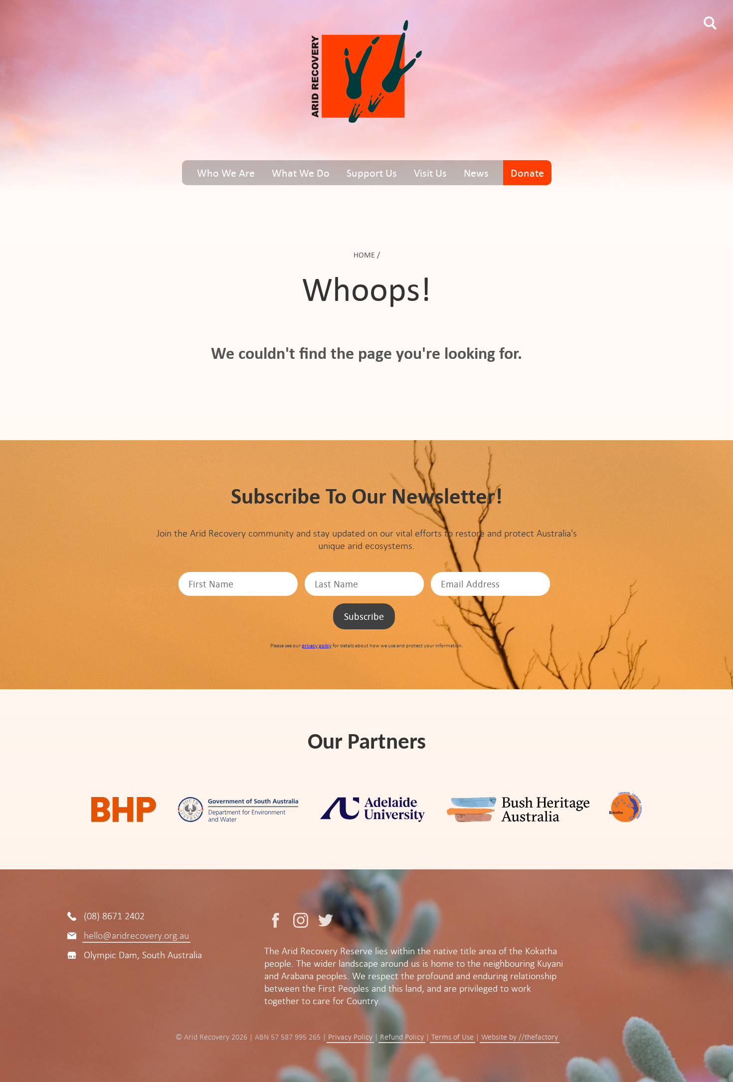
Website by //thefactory (519, 1037)
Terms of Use (452, 1037)
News (476, 172)
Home (364, 255)
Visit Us (430, 172)
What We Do (301, 172)
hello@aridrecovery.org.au (136, 935)
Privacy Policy (350, 1037)
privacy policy (317, 645)
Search (710, 22)
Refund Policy (402, 1037)
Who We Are (226, 172)
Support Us (372, 172)
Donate (527, 172)
